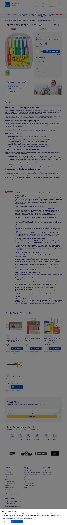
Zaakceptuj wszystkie (17, 521)
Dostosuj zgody (6, 521)
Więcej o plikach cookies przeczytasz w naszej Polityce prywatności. (17, 518)
